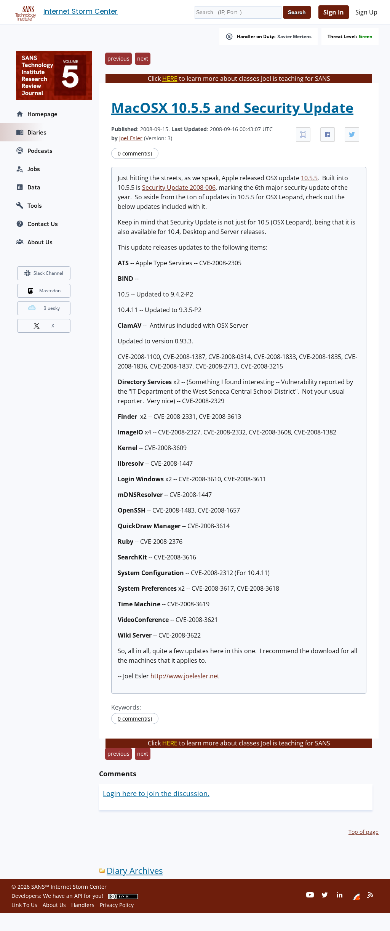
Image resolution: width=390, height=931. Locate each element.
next (142, 58)
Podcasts (40, 150)
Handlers (82, 905)
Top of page (363, 831)
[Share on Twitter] (352, 134)
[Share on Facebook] (327, 134)
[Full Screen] (303, 134)
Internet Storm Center (80, 11)
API (78, 895)
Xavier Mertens (294, 37)
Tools (34, 205)
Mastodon (50, 290)
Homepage (42, 114)
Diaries (36, 132)
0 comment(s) (135, 153)
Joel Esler (130, 138)
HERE (169, 78)
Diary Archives (135, 871)
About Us (40, 242)
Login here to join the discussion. (156, 793)
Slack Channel (48, 273)
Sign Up (366, 12)
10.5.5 (309, 178)
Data (33, 187)
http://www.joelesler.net (184, 676)
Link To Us (24, 905)
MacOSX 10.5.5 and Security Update (232, 107)
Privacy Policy (117, 905)
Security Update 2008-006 (179, 187)
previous (118, 58)
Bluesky (51, 308)
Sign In (333, 12)
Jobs (33, 169)
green (365, 37)
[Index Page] (24, 12)
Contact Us (42, 224)
